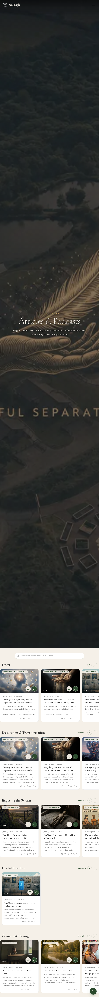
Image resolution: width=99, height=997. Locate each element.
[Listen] (34, 689)
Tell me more (69, 982)
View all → (82, 733)
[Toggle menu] (93, 5)
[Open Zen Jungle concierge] (93, 991)
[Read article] (28, 689)
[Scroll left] (89, 665)
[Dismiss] (94, 974)
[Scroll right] (95, 665)
